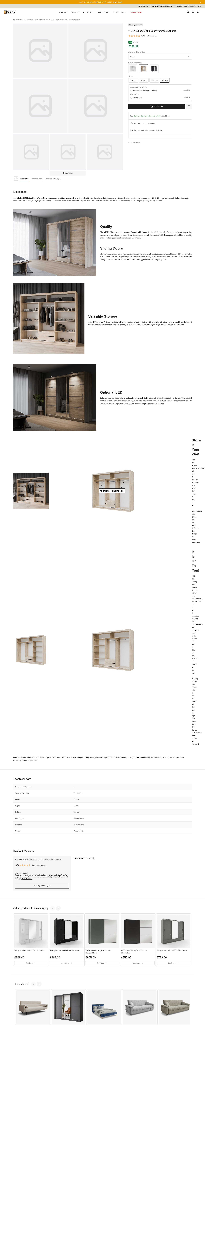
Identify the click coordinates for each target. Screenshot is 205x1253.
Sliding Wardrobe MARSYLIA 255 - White (29, 950)
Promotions (136, 12)
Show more (68, 173)
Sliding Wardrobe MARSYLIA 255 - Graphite (172, 950)
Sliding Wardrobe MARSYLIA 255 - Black (64, 950)
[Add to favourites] (189, 106)
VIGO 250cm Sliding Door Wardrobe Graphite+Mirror (98, 952)
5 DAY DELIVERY (120, 12)
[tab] (24, 179)
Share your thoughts (42, 886)
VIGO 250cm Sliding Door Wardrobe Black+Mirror (134, 952)
